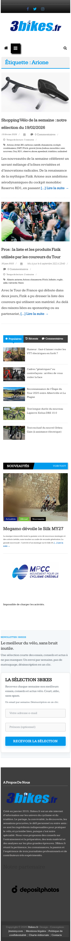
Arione (10, 144)
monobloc (55, 148)
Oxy (15, 151)
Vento (21, 282)
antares (18, 279)
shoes (34, 151)
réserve (27, 151)
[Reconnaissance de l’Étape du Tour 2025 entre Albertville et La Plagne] (14, 393)
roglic (60, 279)
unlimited (62, 151)
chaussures (46, 144)
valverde (12, 282)
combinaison (9, 148)
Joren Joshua (42, 148)
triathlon (52, 151)
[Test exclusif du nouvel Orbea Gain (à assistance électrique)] (14, 432)
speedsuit (42, 151)
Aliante (10, 279)
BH (22, 144)
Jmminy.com (15, 931)
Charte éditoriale (39, 935)
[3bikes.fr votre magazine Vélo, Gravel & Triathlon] (6, 48)
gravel (32, 148)
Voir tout (59, 465)
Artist (17, 144)
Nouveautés (38, 519)
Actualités (11, 519)
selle (5, 282)
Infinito (52, 279)
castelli (37, 144)
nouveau (7, 151)
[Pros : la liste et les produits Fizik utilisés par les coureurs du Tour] (35, 221)
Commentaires (54, 338)
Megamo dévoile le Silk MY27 (33, 528)
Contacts (56, 935)
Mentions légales (36, 931)
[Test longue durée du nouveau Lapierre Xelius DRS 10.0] (14, 413)
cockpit (57, 144)
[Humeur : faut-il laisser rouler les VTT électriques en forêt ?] (14, 354)
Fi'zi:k (25, 148)
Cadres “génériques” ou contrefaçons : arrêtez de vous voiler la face (45, 373)
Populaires (15, 338)
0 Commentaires (44, 134)
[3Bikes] (31, 797)
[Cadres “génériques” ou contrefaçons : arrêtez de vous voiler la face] (14, 373)
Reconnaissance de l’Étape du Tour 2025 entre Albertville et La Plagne (46, 393)
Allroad (24, 519)
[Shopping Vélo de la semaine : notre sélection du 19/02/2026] (35, 92)
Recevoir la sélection (35, 741)
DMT (19, 148)
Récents (33, 338)
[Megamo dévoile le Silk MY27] (35, 497)
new (63, 148)
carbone (28, 144)
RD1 (20, 151)
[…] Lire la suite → (55, 188)
